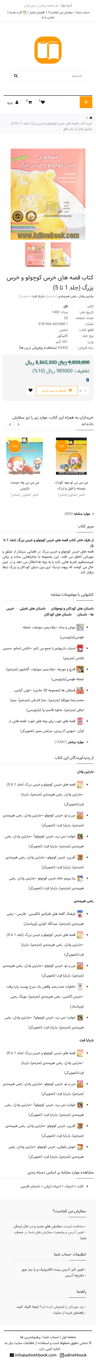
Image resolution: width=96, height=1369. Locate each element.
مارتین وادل (86, 296)
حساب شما (83, 12)
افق (65, 306)
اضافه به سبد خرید (54, 390)
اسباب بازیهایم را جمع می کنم (54, 648)
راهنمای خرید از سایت (68, 1313)
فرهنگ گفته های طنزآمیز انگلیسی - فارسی (46, 914)
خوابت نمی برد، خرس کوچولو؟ (54, 836)
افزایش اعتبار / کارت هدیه (27, 12)
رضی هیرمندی (67, 296)
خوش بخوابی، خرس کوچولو (56, 1147)
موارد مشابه (82, 514)
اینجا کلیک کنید (28, 1307)
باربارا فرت (38, 296)
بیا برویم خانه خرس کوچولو (57, 878)
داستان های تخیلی (33, 609)
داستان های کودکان (58, 614)
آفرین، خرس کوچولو (61, 857)
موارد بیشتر (76, 742)
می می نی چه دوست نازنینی (24, 485)
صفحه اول (69, 1337)
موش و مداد (67, 627)
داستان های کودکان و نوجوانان (72, 609)
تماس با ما (48, 17)
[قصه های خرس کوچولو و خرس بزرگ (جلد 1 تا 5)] (60, 255)
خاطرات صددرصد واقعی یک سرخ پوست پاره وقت (41, 987)
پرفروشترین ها (30, 1337)
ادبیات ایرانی (52, 1186)
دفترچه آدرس (74, 1275)
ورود (10, 102)
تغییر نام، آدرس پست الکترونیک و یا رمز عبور (52, 1270)
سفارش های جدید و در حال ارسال (38, 1226)
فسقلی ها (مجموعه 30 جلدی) (54, 690)
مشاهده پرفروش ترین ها (38, 348)
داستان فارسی (30, 1186)
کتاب (80, 1186)
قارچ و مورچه (66, 669)
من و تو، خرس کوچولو (60, 815)
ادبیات (68, 1186)
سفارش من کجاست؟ (60, 12)
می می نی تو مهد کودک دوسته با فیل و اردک (71, 485)
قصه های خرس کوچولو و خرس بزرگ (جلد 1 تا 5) (41, 785)
